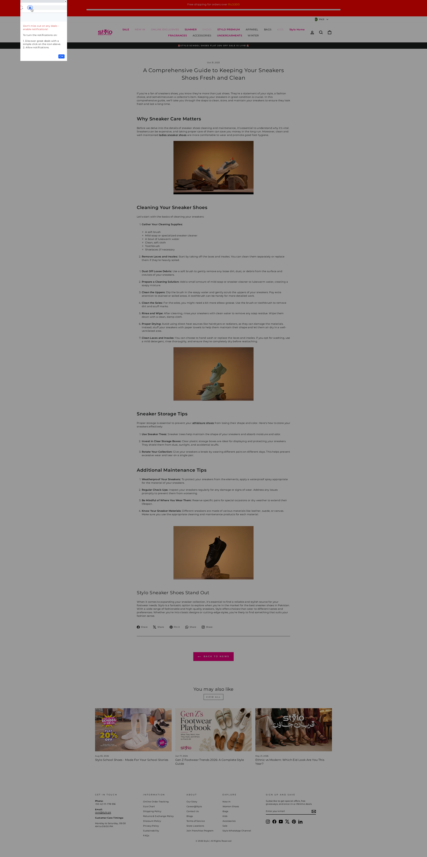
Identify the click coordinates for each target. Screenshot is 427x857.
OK (61, 56)
